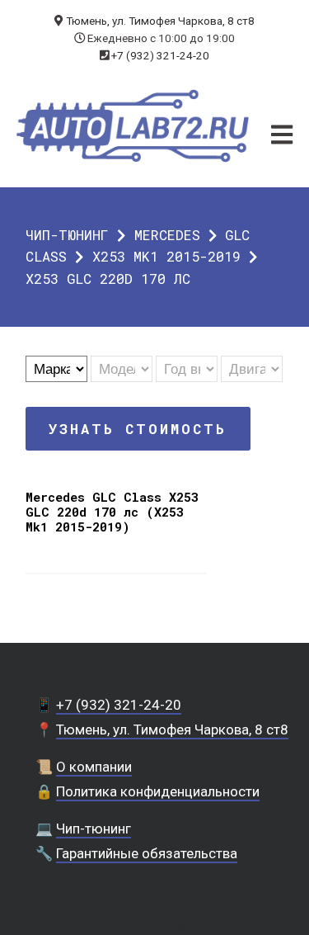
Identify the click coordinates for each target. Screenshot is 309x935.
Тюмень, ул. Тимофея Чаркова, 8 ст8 (160, 20)
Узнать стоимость (138, 428)
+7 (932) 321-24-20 (160, 55)
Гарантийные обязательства (146, 853)
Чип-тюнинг (67, 234)
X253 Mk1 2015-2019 (166, 256)
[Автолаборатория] (133, 126)
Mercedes (167, 234)
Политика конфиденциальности (158, 791)
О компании (94, 766)
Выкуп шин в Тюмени (155, 926)
